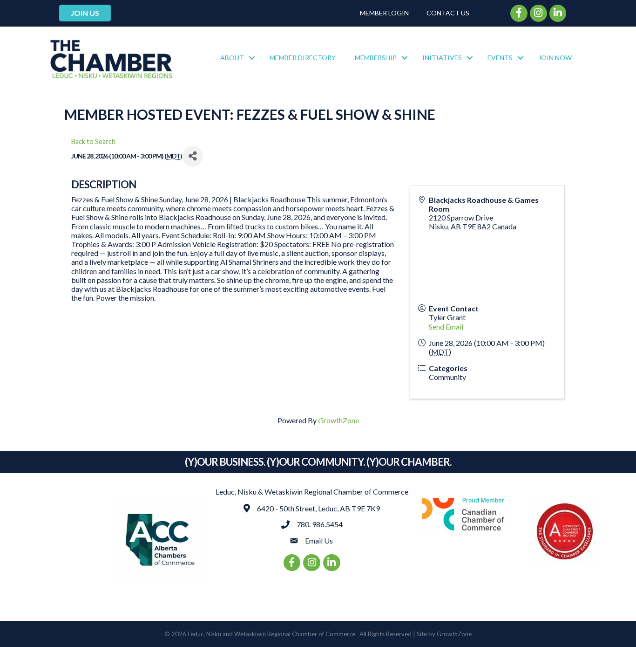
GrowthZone (338, 420)
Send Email (446, 326)
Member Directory (303, 58)
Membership (376, 58)
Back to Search (93, 141)
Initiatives (442, 58)
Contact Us (447, 13)
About (232, 58)
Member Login (384, 13)
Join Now (555, 58)
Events (500, 58)
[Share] (192, 156)
